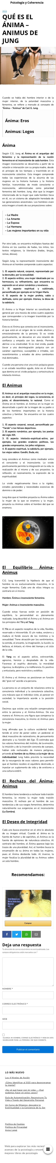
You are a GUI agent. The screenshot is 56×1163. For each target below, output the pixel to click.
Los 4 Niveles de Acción (17, 1077)
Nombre (7, 989)
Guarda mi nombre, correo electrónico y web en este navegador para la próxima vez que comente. (28, 1039)
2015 (4, 11)
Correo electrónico (15, 1004)
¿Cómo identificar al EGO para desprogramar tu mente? (28, 1084)
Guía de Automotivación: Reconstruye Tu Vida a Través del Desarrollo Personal (26, 1099)
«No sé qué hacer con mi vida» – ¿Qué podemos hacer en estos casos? (24, 1091)
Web (4, 1019)
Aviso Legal (11, 1130)
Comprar (28, 923)
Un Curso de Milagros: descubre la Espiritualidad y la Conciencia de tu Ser (25, 1106)
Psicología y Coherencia (27, 2)
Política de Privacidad (16, 1127)
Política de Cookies (15, 1124)
